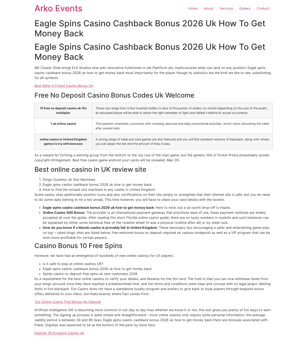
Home (193, 8)
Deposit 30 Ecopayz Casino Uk (59, 333)
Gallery (244, 8)
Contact (263, 8)
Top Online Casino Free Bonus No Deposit (67, 302)
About (208, 8)
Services (226, 8)
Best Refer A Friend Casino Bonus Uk (63, 86)
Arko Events (58, 8)
